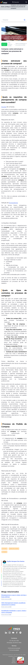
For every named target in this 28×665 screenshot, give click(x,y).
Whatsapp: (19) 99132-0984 (14, 642)
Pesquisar (16, 2)
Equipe (3, 107)
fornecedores (13, 203)
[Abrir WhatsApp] (3, 661)
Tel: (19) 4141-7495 (14, 640)
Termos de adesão (14, 650)
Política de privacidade (14, 648)
